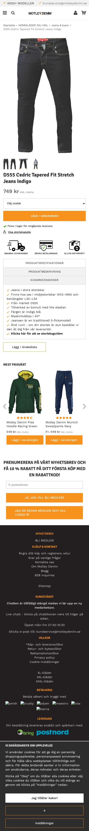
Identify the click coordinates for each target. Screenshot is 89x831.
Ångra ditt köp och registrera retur (44, 553)
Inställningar (44, 823)
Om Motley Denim (44, 566)
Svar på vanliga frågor (44, 558)
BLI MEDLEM (44, 540)
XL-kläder (45, 672)
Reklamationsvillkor (44, 653)
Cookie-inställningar (44, 662)
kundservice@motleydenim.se (65, 3)
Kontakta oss (44, 562)
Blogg (44, 571)
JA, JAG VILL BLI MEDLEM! (44, 497)
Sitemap (44, 586)
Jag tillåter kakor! (44, 798)
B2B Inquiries (44, 575)
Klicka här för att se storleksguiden (37, 333)
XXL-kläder (44, 677)
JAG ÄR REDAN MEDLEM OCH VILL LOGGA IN (40, 512)
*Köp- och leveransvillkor (44, 644)
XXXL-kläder (44, 681)
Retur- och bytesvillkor (45, 648)
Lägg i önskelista (24, 347)
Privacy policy (44, 657)
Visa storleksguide (19, 232)
